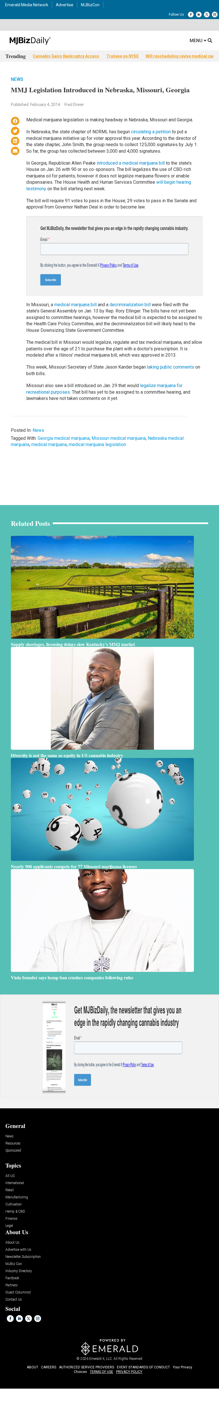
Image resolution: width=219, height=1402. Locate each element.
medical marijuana (49, 444)
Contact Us (13, 1299)
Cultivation (13, 1204)
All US (10, 1176)
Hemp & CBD (15, 1211)
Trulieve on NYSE (122, 56)
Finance (11, 1219)
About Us (12, 1242)
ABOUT (32, 1367)
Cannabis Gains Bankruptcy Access (66, 56)
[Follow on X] (207, 14)
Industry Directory (18, 1271)
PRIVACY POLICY (129, 1372)
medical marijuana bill (75, 304)
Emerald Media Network (26, 5)
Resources (13, 1143)
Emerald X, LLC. (101, 1359)
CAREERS (48, 1367)
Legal (9, 1226)
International (14, 1183)
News (17, 79)
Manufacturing (16, 1197)
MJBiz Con (13, 1264)
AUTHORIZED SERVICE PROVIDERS (86, 1367)
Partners (11, 1285)
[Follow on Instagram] (215, 14)
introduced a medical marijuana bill (131, 163)
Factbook (12, 1278)
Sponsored (13, 1150)
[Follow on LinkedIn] (199, 14)
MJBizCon (90, 5)
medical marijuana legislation (97, 444)
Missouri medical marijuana (119, 438)
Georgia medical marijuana (64, 438)
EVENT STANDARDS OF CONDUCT (143, 1367)
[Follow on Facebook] (191, 14)
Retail (9, 1190)
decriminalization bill (130, 304)
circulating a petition (151, 131)
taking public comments (170, 367)
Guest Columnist (18, 1292)
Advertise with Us (18, 1250)
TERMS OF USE (101, 1372)
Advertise (64, 5)
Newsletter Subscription (23, 1257)
